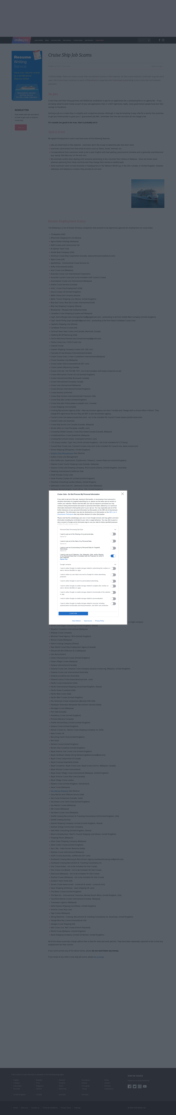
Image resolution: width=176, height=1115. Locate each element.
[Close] (123, 494)
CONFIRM (73, 613)
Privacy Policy (99, 621)
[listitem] (88, 529)
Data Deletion (76, 621)
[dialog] (88, 557)
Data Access (88, 621)
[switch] (113, 534)
